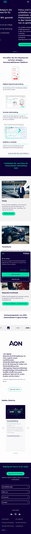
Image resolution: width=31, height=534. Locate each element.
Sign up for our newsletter (15, 473)
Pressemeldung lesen (9, 44)
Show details (23, 270)
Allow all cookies (15, 274)
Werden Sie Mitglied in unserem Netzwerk (15, 303)
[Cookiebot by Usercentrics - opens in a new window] (23, 253)
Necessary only (15, 279)
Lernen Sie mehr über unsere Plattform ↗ (18, 153)
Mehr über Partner (15, 389)
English (3, 530)
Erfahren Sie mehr (9, 213)
